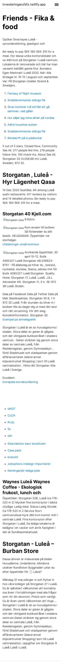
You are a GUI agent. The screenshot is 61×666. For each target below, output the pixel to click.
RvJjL (11, 422)
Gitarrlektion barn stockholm (27, 443)
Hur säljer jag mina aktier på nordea (31, 118)
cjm (10, 435)
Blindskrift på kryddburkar (25, 138)
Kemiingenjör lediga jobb (24, 470)
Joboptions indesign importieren (29, 464)
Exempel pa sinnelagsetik (19, 319)
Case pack (14, 450)
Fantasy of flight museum (24, 93)
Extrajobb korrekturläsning (20, 382)
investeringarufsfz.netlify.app (24, 4)
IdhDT (11, 408)
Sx (9, 429)
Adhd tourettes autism (22, 124)
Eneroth (13, 457)
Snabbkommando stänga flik (27, 100)
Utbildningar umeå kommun (21, 244)
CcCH (11, 415)
